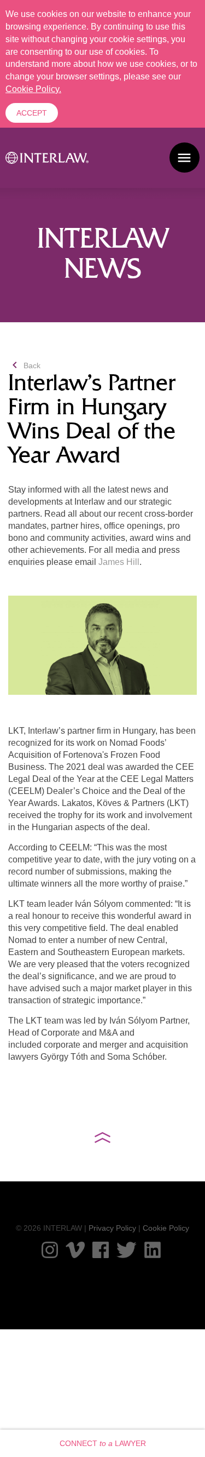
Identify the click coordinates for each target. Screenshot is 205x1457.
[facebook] (100, 1250)
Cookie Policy (166, 1228)
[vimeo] (75, 1250)
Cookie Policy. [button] (33, 89)
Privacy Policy (112, 1228)
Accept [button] (31, 112)
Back (24, 365)
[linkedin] (152, 1250)
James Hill (118, 562)
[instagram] (50, 1250)
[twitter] (126, 1250)
